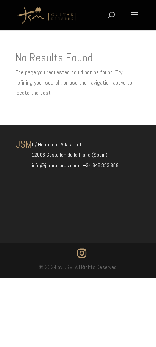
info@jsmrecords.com (56, 165)
